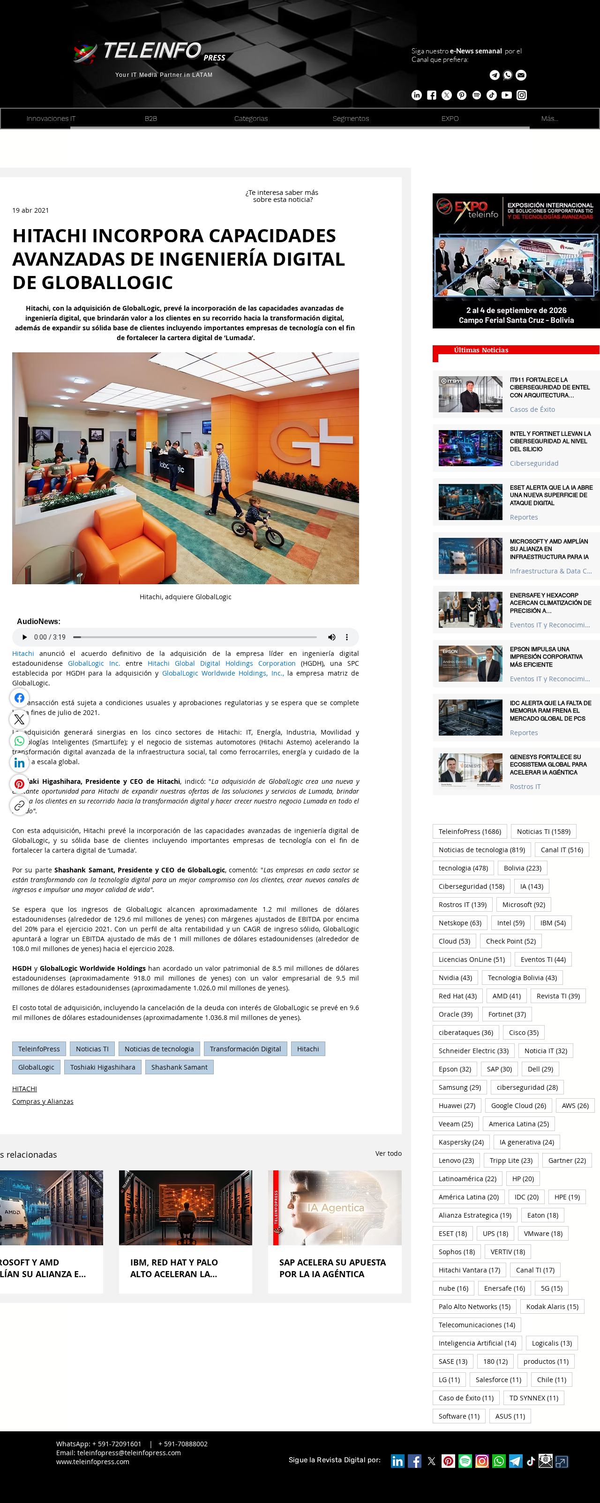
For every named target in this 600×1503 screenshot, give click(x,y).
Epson (458, 1068)
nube (456, 1288)
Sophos (460, 1251)
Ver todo (388, 1153)
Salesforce (501, 1379)
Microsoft (526, 904)
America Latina (522, 1123)
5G (555, 1288)
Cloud (457, 940)
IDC (530, 1196)
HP (526, 1178)
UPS (498, 1233)
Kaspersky (464, 1141)
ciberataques (469, 1032)
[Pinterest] (19, 784)
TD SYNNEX (537, 1397)
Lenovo (459, 1160)
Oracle (459, 1014)
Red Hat (461, 995)
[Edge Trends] (477, 95)
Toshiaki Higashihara (102, 1067)
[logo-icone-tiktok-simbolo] (531, 1461)
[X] (447, 95)
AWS (578, 1105)
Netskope (463, 922)
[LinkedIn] (19, 762)
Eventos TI (546, 959)
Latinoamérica (470, 1178)
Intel (514, 922)
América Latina (472, 1196)
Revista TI (561, 995)
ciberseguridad (530, 1087)
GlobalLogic (36, 1067)
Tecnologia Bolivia (525, 977)
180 (498, 1361)
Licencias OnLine (475, 959)
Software (462, 1416)
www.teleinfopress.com (92, 1461)
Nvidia (458, 977)
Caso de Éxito (469, 1397)
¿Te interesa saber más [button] (283, 192)
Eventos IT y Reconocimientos (551, 625)
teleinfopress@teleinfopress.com (129, 1452)
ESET (456, 1233)
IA (534, 886)
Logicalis (555, 1342)
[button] (521, 75)
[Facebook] (19, 697)
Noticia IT (549, 1050)
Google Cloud (521, 1105)
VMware (546, 1233)
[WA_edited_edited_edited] (499, 1461)
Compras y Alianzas (43, 1101)
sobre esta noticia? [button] (283, 199)
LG (452, 1379)
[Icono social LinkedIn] (398, 1461)
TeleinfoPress (39, 1048)
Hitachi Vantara (472, 1269)
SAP (502, 1068)
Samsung (463, 1087)
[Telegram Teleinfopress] (494, 75)
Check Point (514, 940)
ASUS (513, 1416)
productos (549, 1361)
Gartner (570, 1160)
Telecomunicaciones (480, 1324)
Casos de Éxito (532, 409)
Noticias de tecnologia (159, 1048)
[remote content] (185, 632)
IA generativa (530, 1141)
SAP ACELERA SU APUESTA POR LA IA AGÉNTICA (332, 1268)
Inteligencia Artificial (480, 1342)
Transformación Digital (245, 1048)
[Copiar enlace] (19, 805)
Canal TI (538, 1269)
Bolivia (526, 867)
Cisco (527, 1032)
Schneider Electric (477, 1050)
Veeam (459, 1123)
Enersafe (507, 1288)
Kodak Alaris (555, 1306)
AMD (510, 995)
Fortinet (510, 1014)
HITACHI (24, 1088)
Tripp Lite (514, 1160)
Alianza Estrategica (478, 1215)
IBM (556, 922)
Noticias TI (92, 1048)
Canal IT (565, 849)
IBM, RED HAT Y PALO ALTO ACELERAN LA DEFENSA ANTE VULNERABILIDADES (174, 1268)
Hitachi (308, 1048)
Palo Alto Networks (478, 1306)
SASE (456, 1361)
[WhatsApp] (19, 741)
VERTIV (511, 1251)
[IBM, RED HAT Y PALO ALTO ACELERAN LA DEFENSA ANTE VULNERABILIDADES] (186, 1207)
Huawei (460, 1105)
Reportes (524, 517)
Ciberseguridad (534, 463)
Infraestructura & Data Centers (551, 571)
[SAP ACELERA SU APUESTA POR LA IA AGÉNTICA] (335, 1207)
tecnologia (466, 867)
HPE (570, 1196)
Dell (543, 1068)
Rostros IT (525, 786)
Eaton (545, 1215)
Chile (554, 1379)
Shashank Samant (179, 1067)
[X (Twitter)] (19, 719)
